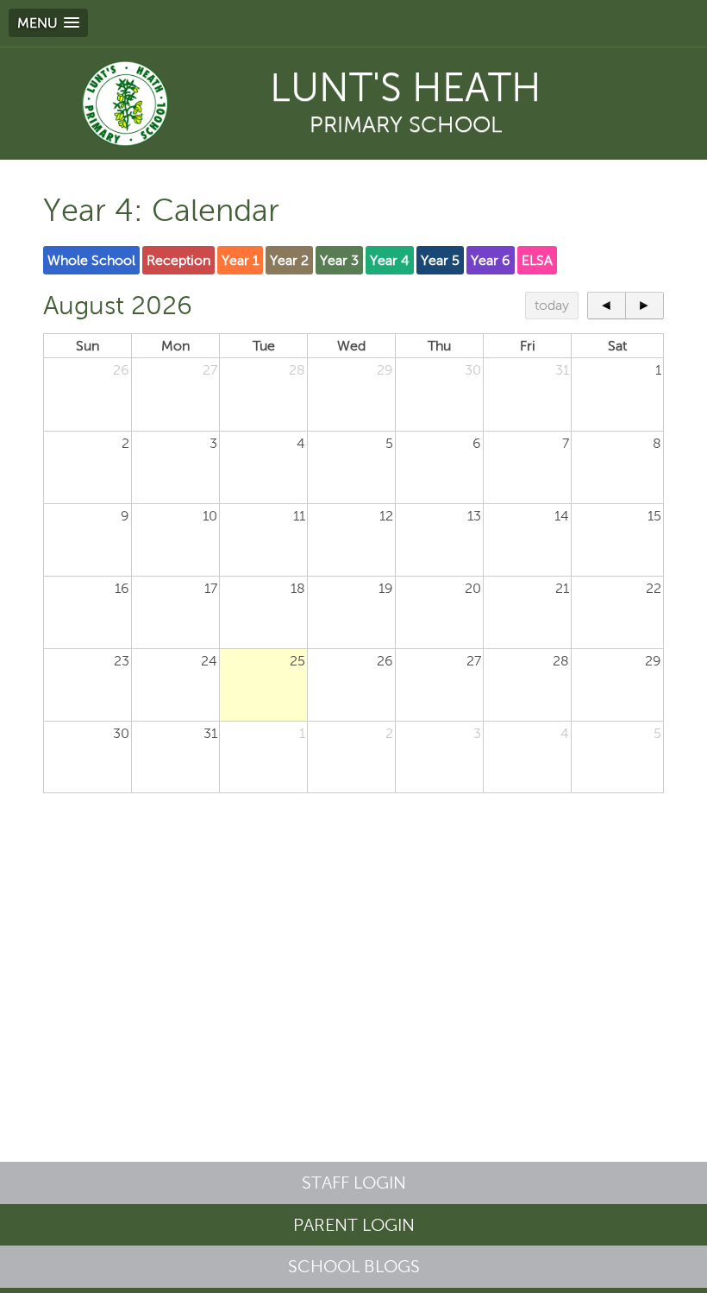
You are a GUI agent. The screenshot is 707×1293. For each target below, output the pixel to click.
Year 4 (390, 260)
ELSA (537, 260)
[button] (48, 23)
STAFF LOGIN (354, 1182)
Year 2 (289, 260)
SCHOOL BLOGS (354, 1266)
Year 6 (490, 260)
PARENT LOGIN (354, 1224)
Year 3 (339, 260)
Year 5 (440, 260)
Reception (178, 260)
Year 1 (240, 260)
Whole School (91, 260)
